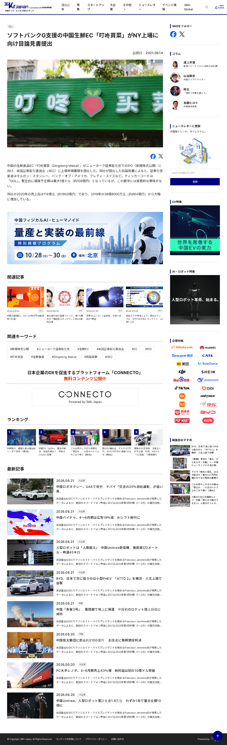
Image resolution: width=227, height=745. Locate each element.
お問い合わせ (117, 739)
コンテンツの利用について (68, 739)
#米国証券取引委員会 (110, 349)
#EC (134, 349)
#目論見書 (90, 357)
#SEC (109, 357)
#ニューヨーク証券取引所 (53, 349)
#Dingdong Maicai (64, 357)
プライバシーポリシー (96, 739)
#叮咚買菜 (16, 357)
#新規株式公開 (19, 349)
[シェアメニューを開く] (218, 736)
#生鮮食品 (37, 357)
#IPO (148, 349)
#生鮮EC (83, 349)
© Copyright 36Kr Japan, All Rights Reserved (29, 739)
